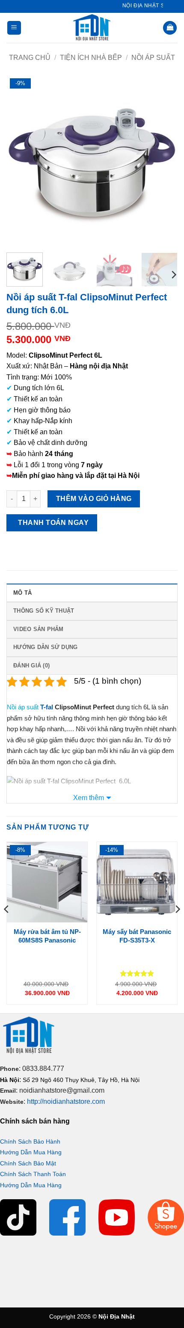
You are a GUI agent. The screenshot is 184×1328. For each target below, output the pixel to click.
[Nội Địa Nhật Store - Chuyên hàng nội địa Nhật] (92, 28)
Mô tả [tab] (22, 593)
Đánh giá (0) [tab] (31, 665)
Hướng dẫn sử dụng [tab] (45, 647)
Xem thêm (88, 797)
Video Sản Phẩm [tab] (38, 629)
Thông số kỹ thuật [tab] (43, 611)
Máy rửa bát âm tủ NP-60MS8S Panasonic (47, 936)
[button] (14, 28)
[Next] (163, 160)
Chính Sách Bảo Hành (30, 1141)
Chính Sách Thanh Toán (33, 1174)
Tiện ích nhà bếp (91, 57)
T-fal (46, 707)
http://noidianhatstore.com (66, 1101)
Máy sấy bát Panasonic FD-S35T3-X (137, 936)
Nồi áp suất (153, 57)
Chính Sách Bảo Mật (28, 1163)
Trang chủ (29, 57)
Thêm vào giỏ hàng (94, 498)
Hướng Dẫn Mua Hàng (31, 1152)
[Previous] (20, 160)
